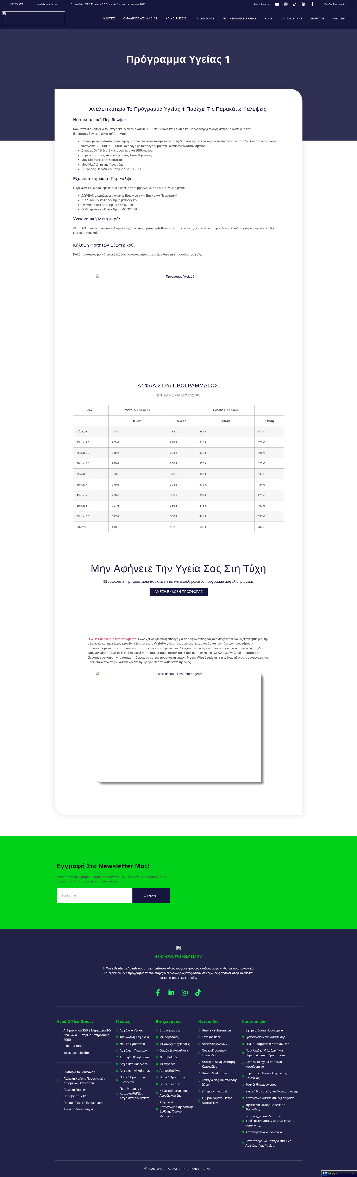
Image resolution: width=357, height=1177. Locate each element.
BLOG (269, 18)
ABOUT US (317, 18)
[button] (351, 4)
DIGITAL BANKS (291, 18)
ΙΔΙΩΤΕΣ (109, 18)
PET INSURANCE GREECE (240, 18)
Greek (332, 1173)
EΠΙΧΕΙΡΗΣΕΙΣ (176, 18)
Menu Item (340, 18)
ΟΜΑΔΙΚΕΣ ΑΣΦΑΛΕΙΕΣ (140, 18)
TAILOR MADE (204, 18)
